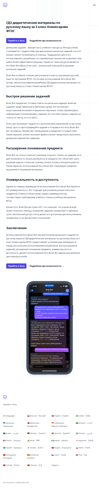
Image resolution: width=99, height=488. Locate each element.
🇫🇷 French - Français (12, 440)
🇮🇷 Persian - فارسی (84, 433)
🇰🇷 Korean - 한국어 (35, 447)
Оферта (55, 465)
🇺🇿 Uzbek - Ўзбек (83, 416)
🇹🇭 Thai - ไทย (81, 455)
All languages (9, 416)
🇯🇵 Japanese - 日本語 (84, 440)
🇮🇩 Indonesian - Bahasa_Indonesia (59, 424)
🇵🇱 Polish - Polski (83, 447)
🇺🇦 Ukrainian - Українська (9, 424)
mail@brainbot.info (22, 482)
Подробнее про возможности (47, 40)
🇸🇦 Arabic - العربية (10, 433)
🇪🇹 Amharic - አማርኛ (84, 423)
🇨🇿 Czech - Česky (59, 455)
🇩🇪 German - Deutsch (36, 433)
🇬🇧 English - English (60, 416)
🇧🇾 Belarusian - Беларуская (33, 424)
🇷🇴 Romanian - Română (33, 456)
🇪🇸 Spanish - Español (61, 433)
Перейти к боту (16, 40)
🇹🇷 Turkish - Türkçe (11, 465)
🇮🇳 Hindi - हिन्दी (33, 440)
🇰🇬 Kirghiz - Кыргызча (61, 447)
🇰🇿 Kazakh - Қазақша (12, 447)
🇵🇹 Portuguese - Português (10, 456)
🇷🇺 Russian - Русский (36, 416)
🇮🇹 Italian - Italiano (60, 440)
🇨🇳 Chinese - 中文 (34, 465)
